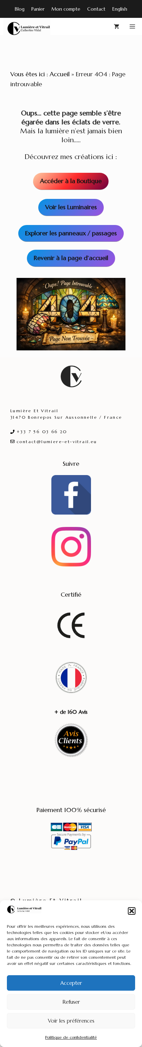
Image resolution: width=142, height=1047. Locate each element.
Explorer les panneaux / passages (71, 233)
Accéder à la (71, 181)
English (119, 9)
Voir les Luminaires (71, 207)
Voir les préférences (71, 1020)
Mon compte (65, 9)
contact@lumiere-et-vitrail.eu (57, 441)
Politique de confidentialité (71, 1037)
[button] (131, 911)
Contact (96, 9)
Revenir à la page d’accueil (71, 258)
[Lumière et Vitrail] (26, 26)
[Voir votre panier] (116, 26)
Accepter (71, 983)
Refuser (71, 1002)
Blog (19, 9)
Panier (37, 9)
